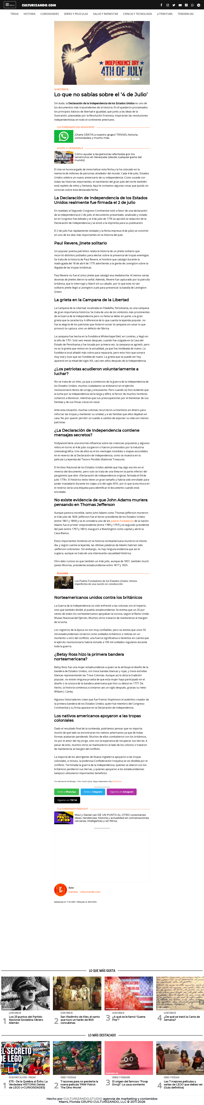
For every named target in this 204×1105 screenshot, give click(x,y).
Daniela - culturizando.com (84, 892)
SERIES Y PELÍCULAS (76, 14)
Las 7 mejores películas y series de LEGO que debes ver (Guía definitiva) (183, 1084)
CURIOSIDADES (49, 14)
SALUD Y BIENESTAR (105, 14)
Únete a (66, 791)
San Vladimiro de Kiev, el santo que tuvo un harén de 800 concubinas (80, 1019)
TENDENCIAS (186, 14)
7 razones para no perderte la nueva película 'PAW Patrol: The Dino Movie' (79, 1084)
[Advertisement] (102, 936)
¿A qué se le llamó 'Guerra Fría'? (128, 1018)
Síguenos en (121, 791)
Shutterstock (117, 781)
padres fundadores (122, 521)
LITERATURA (164, 14)
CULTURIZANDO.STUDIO (82, 1099)
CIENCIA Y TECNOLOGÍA (137, 14)
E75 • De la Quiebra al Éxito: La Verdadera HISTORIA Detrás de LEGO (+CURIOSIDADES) (28, 1084)
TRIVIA (14, 14)
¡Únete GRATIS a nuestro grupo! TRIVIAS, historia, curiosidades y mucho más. (106, 136)
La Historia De (61, 89)
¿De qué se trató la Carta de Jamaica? (182, 1018)
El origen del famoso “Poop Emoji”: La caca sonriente (130, 1083)
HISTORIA (29, 14)
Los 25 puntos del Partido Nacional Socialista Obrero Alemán (26, 1019)
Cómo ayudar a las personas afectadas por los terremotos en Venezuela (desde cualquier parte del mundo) (108, 157)
